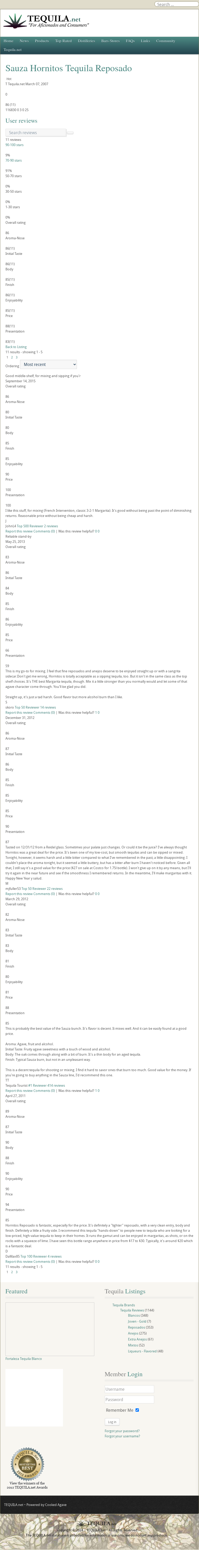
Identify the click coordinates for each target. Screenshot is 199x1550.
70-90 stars (13, 160)
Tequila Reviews (132, 1310)
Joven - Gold (137, 1321)
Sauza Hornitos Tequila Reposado (68, 67)
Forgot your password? (122, 1431)
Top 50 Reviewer (27, 707)
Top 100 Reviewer (33, 1256)
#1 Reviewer (37, 1085)
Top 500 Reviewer (30, 526)
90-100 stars (14, 144)
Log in (112, 1422)
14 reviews (48, 707)
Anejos (133, 1333)
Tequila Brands (123, 1305)
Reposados (136, 1327)
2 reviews (51, 526)
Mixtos (133, 1345)
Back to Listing (16, 346)
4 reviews (55, 1256)
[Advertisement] (34, 1397)
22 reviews (55, 888)
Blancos (134, 1315)
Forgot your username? (122, 1436)
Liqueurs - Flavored (142, 1351)
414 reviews (56, 1085)
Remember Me (119, 1410)
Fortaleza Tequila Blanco (23, 1358)
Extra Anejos (137, 1339)
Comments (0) (44, 531)
